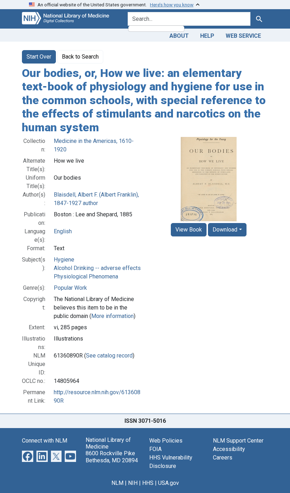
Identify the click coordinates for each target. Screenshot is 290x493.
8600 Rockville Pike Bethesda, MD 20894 (112, 456)
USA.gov (168, 483)
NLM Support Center (238, 440)
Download (225, 229)
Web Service (243, 35)
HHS (147, 483)
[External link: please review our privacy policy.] (27, 455)
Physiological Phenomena (86, 276)
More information (112, 316)
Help (207, 35)
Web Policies (165, 440)
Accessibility (229, 449)
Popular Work (70, 287)
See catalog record (109, 355)
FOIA (155, 449)
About (179, 35)
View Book (188, 229)
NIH (133, 483)
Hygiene (64, 259)
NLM (117, 483)
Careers (222, 457)
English (63, 231)
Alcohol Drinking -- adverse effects (97, 268)
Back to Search (80, 56)
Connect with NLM (44, 440)
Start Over (39, 56)
